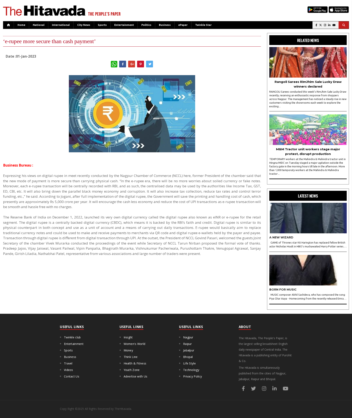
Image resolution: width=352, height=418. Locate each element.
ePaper (183, 24)
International (61, 24)
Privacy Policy (192, 376)
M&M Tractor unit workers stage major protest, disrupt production (308, 151)
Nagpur (188, 337)
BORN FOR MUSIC (283, 289)
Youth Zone (132, 370)
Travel (68, 363)
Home (21, 24)
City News (83, 24)
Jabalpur (188, 350)
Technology (191, 370)
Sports (102, 24)
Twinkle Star (203, 24)
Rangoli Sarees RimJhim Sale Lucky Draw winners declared (308, 84)
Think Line (131, 357)
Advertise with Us (135, 376)
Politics (146, 24)
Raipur (187, 344)
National (38, 24)
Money (128, 350)
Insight (128, 337)
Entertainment (124, 24)
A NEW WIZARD (281, 237)
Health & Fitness (135, 363)
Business (165, 24)
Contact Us (71, 376)
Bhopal (188, 357)
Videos (68, 370)
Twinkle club (72, 337)
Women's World (134, 344)
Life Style (189, 363)
